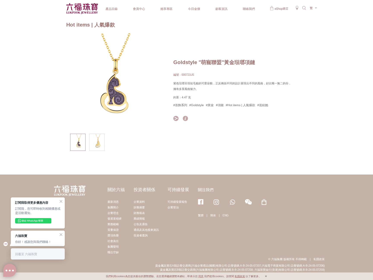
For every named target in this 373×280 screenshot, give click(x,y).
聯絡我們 (249, 9)
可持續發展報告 (177, 201)
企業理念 (113, 213)
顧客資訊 (221, 9)
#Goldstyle (196, 105)
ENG (226, 215)
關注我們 (205, 190)
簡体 (213, 215)
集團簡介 (113, 207)
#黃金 (210, 105)
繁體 (201, 215)
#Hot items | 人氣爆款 (240, 105)
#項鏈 (220, 105)
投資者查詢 (141, 235)
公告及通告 (141, 224)
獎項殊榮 (113, 235)
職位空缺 (113, 252)
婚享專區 (166, 9)
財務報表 (139, 213)
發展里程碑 (114, 218)
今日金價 (194, 9)
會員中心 (139, 9)
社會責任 (113, 241)
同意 (201, 276)
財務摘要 (139, 207)
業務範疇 (113, 224)
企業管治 (173, 207)
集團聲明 (113, 246)
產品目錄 (112, 9)
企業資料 (139, 201)
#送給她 (262, 105)
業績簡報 (139, 218)
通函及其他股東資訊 (146, 229)
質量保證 (113, 229)
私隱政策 (319, 259)
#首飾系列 (180, 105)
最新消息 (113, 201)
